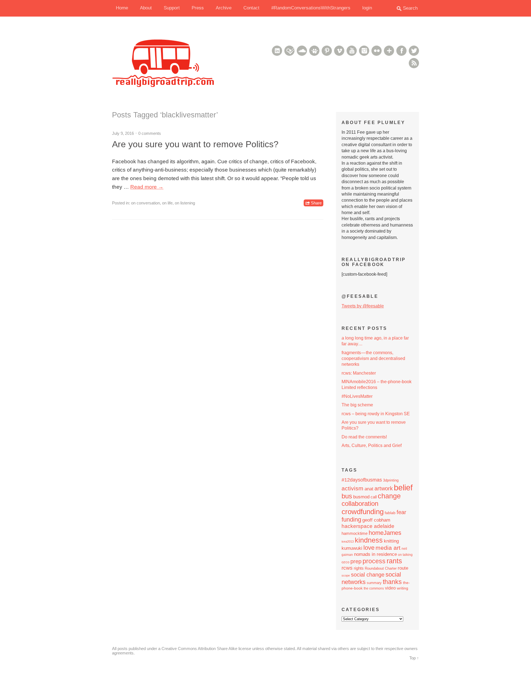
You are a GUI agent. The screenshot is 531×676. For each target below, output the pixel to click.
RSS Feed (414, 63)
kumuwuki (352, 548)
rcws (347, 568)
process (374, 561)
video (390, 588)
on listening (185, 203)
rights (359, 568)
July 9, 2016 (123, 133)
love (368, 547)
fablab (390, 513)
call (374, 496)
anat (369, 488)
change (389, 496)
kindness (369, 540)
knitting (391, 541)
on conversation (145, 203)
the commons (374, 588)
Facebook (401, 51)
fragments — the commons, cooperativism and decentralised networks (373, 358)
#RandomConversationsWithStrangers (310, 7)
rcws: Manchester (359, 373)
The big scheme (357, 405)
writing (402, 588)
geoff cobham (376, 520)
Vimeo (339, 51)
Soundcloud (302, 51)
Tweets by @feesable (363, 306)
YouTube (352, 51)
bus (347, 496)
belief (403, 487)
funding (351, 519)
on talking (405, 555)
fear (401, 512)
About (146, 7)
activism (352, 488)
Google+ (389, 51)
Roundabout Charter (381, 568)
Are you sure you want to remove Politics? (195, 144)
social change (367, 575)
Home (122, 7)
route (403, 568)
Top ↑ (414, 658)
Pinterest (327, 51)
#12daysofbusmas (362, 480)
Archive (223, 7)
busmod (361, 496)
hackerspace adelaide (368, 526)
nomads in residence (375, 554)
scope (346, 575)
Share (316, 203)
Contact (251, 7)
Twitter (414, 51)
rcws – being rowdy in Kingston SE (376, 413)
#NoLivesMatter (357, 396)
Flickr (376, 51)
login (367, 7)
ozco (345, 562)
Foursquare (289, 51)
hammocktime (355, 533)
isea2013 (348, 541)
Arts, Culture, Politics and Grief (372, 445)
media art (388, 548)
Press (198, 7)
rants (394, 561)
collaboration (360, 503)
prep (355, 561)
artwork (383, 488)
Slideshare (314, 51)
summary (374, 583)
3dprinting (391, 480)
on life (167, 203)
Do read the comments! (364, 437)
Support (172, 7)
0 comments (149, 133)
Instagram (364, 51)
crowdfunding (363, 511)
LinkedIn (277, 51)
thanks (392, 581)
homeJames (385, 532)
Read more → (146, 187)
